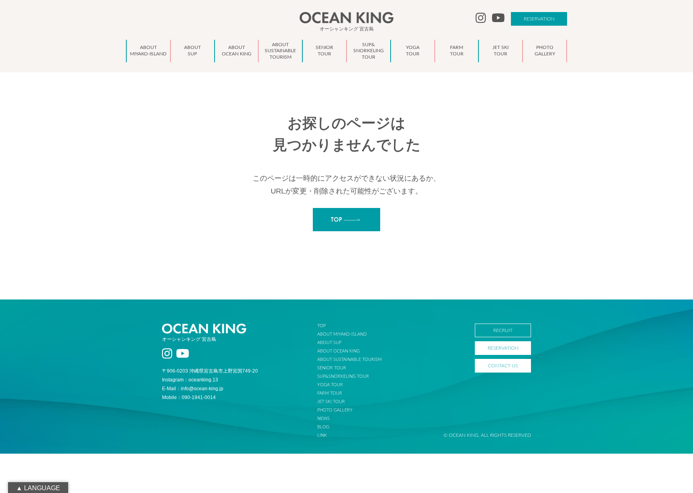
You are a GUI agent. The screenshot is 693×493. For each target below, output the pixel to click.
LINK (322, 435)
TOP (321, 326)
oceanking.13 (203, 380)
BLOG (323, 427)
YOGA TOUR (330, 385)
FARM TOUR (329, 393)
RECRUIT (503, 330)
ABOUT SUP (329, 342)
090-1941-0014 (199, 397)
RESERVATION (539, 18)
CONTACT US (503, 365)
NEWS (323, 418)
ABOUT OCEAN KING (338, 351)
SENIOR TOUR (331, 368)
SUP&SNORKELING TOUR (343, 376)
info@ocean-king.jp (202, 388)
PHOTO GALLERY (335, 410)
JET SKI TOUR (331, 401)
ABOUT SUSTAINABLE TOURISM (349, 359)
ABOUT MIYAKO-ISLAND (342, 334)
